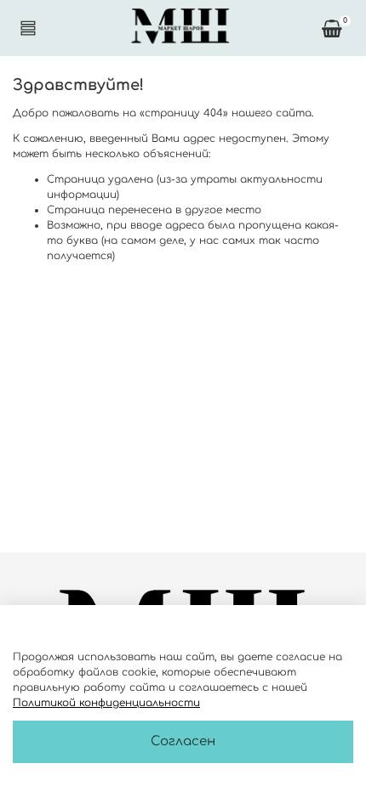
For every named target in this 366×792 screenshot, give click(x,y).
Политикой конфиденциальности (106, 703)
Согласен (183, 741)
